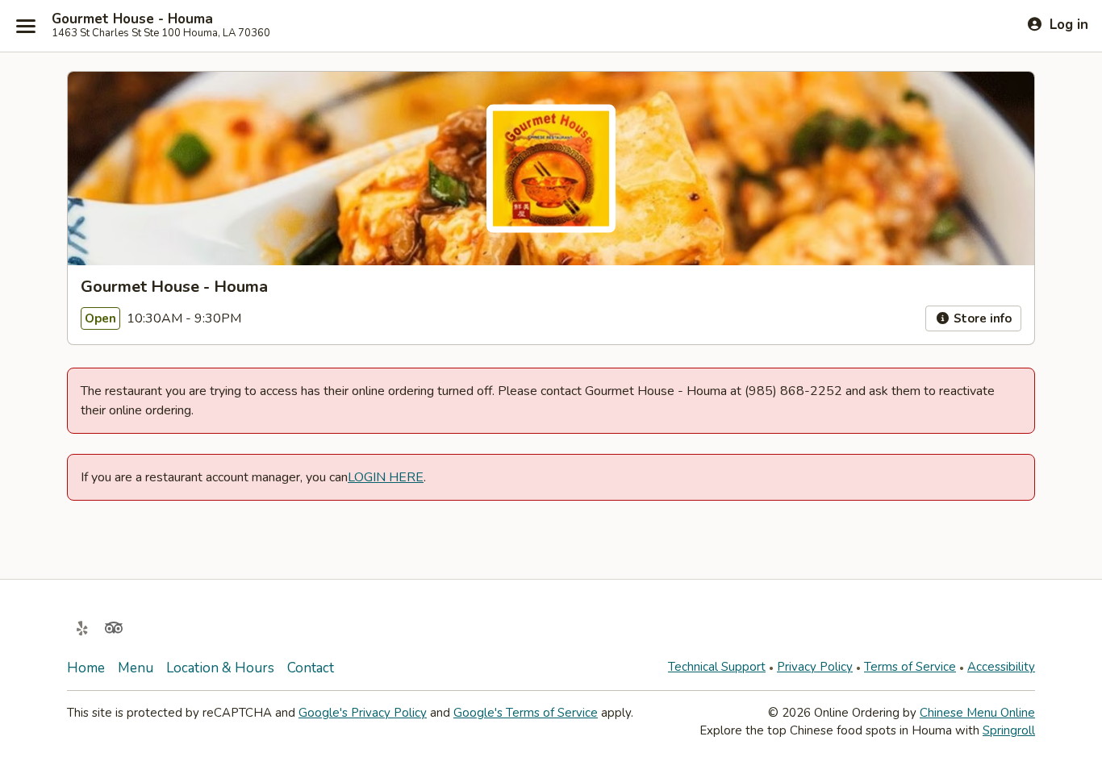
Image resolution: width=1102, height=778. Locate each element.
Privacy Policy (815, 667)
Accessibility (1001, 667)
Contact (310, 668)
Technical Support (717, 667)
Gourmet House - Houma (132, 19)
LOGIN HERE (386, 477)
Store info (981, 318)
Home (86, 668)
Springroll (1009, 730)
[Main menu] (26, 26)
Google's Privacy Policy (362, 713)
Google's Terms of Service (525, 713)
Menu (135, 668)
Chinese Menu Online (977, 713)
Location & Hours (220, 668)
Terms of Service (910, 667)
